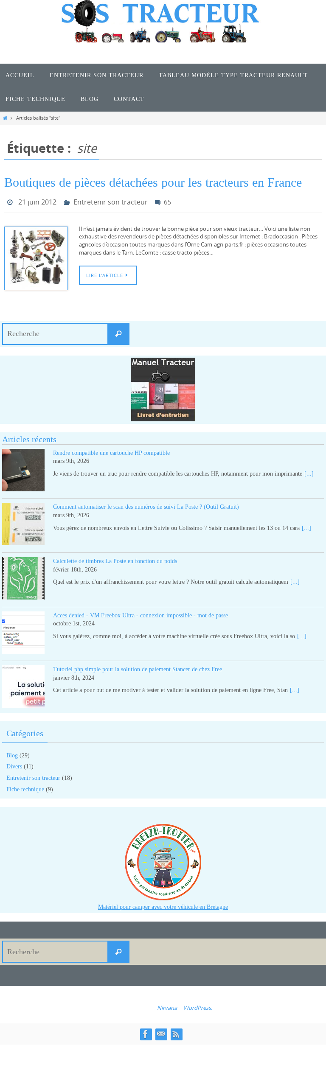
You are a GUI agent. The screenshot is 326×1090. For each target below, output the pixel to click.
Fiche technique (25, 787)
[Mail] (160, 1031)
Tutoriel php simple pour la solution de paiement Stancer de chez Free (137, 667)
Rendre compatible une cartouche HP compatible (111, 450)
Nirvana (167, 1005)
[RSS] (176, 1031)
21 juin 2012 (37, 201)
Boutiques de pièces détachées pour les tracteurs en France (153, 182)
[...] (309, 471)
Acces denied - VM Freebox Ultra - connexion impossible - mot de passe (140, 613)
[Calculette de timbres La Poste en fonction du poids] (23, 577)
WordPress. (197, 1005)
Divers (14, 764)
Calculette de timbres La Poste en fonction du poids (115, 558)
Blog (12, 753)
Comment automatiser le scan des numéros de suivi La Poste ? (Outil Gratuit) (146, 505)
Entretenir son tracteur (110, 201)
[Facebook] (145, 1031)
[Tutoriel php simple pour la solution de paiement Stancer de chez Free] (23, 686)
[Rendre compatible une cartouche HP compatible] (23, 469)
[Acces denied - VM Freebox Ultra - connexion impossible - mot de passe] (23, 631)
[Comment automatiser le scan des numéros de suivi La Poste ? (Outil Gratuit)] (23, 523)
